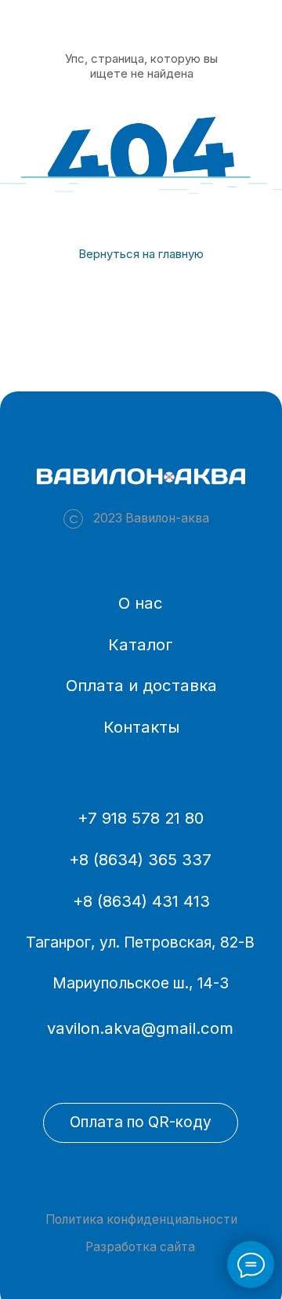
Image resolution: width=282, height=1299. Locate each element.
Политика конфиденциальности (141, 1219)
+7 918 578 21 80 (141, 818)
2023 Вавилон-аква (151, 518)
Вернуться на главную (141, 253)
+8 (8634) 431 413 (141, 901)
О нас (140, 603)
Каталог (140, 644)
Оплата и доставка (141, 685)
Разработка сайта (140, 1246)
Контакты (141, 727)
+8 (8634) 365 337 (140, 859)
